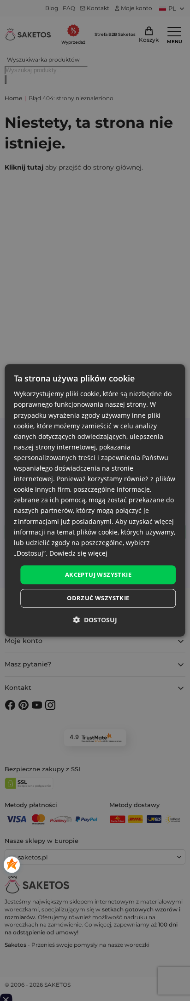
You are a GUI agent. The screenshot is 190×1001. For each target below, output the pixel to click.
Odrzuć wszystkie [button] (98, 598)
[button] (95, 620)
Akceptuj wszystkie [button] (98, 574)
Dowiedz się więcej (78, 553)
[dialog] (95, 500)
